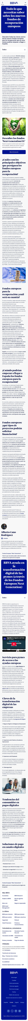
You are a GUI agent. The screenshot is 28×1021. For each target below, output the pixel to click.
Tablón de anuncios (14, 995)
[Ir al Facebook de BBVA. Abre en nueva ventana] (8, 1011)
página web (5, 688)
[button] (2, 3)
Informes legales (14, 986)
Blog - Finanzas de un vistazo (10, 956)
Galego (22, 1002)
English (17, 1002)
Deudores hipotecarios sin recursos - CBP (13, 964)
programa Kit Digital (20, 719)
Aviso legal (14, 977)
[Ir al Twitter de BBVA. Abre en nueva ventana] (12, 1011)
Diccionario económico (8, 959)
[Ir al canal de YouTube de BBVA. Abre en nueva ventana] (19, 1011)
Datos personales (14, 983)
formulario (7, 950)
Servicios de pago (14, 989)
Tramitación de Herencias (9, 953)
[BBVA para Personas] (14, 3)
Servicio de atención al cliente (14, 997)
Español (6, 1002)
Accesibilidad (5, 961)
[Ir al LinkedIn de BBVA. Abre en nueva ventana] (16, 1011)
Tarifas (14, 992)
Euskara (14, 1006)
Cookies (14, 980)
